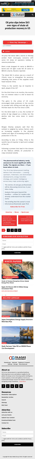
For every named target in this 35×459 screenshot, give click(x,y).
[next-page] (5, 295)
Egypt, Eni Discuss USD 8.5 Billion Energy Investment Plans (15, 288)
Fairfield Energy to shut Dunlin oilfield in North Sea (26, 220)
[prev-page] (3, 295)
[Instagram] (8, 386)
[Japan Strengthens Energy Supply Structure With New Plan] (17, 308)
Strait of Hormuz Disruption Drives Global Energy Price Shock (15, 282)
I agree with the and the (16, 247)
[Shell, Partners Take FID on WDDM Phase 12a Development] (17, 335)
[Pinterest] (16, 230)
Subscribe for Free (17, 207)
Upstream (25, 212)
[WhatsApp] (19, 230)
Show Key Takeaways (18, 42)
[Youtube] (21, 386)
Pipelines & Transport (10, 277)
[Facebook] (8, 230)
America (9, 212)
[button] (2, 15)
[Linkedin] (12, 386)
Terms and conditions (17, 247)
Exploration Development (10, 291)
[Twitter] (12, 230)
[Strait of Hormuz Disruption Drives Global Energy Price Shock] (17, 270)
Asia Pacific (5, 316)
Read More (23, 381)
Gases (4, 343)
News (17, 212)
